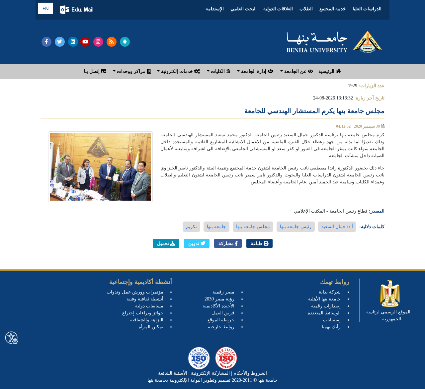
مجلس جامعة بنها (253, 226)
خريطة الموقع (221, 319)
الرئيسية (327, 71)
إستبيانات (332, 319)
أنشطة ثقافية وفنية (145, 298)
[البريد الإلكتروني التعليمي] (77, 9)
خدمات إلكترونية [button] (177, 71)
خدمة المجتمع (332, 8)
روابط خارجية (221, 326)
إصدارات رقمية (326, 305)
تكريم (191, 226)
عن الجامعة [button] (295, 71)
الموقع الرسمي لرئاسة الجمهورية (388, 315)
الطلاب (306, 8)
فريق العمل (223, 312)
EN (45, 8)
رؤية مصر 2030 (219, 298)
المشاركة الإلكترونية (210, 373)
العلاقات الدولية (278, 8)
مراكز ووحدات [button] (131, 71)
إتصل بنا (92, 71)
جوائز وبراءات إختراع (142, 312)
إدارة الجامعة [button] (254, 71)
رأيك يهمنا (331, 326)
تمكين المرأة (151, 326)
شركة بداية (330, 292)
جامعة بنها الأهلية (324, 298)
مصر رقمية (223, 292)
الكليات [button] (218, 71)
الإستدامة (215, 8)
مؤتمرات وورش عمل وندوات (135, 292)
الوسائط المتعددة (324, 312)
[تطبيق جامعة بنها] (125, 42)
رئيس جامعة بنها (295, 226)
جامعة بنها (216, 226)
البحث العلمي (243, 8)
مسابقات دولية (149, 305)
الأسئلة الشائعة (172, 373)
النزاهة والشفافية (146, 319)
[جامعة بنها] (335, 42)
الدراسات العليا (367, 8)
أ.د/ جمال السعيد (337, 226)
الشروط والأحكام (249, 373)
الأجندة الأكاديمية (218, 305)
